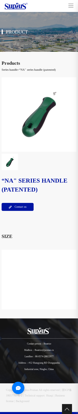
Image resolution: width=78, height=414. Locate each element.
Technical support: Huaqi (39, 395)
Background (22, 401)
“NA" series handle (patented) (37, 70)
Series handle (10, 70)
